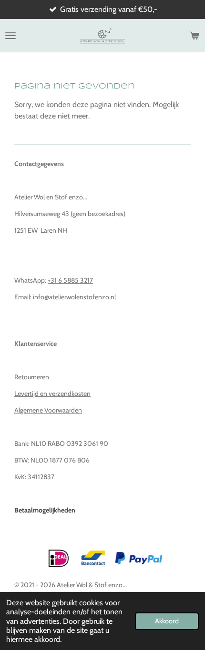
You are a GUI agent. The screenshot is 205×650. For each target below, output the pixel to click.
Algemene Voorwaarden (48, 410)
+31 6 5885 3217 (70, 280)
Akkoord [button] (167, 621)
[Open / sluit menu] (10, 35)
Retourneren (31, 377)
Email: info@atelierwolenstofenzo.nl (65, 297)
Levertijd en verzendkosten (52, 393)
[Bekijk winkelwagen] (194, 35)
